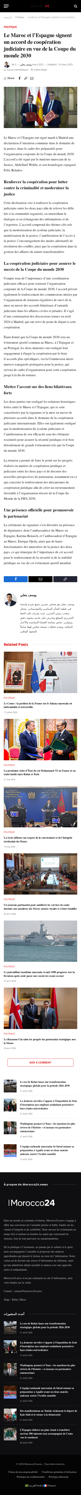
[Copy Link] (25, 78)
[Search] (75, 6)
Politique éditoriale (59, 1476)
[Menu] (6, 6)
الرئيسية (8, 17)
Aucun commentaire (17, 69)
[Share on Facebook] (19, 78)
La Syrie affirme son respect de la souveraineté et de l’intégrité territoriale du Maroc (38, 839)
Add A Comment (40, 1062)
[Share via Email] (31, 78)
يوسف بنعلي (26, 64)
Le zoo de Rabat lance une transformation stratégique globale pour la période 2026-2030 (45, 1084)
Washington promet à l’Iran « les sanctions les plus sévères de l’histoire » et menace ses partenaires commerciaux (47, 1127)
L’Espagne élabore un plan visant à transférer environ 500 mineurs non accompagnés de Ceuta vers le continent (46, 1433)
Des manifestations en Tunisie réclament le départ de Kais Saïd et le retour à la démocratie (48, 1412)
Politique (19, 17)
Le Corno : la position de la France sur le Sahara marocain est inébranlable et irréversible (38, 705)
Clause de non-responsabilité (23, 1472)
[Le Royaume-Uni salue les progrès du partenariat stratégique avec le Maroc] (40, 1008)
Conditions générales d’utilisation (59, 1472)
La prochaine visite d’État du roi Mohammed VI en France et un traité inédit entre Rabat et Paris (40, 772)
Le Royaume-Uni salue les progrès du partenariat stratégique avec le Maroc (40, 1041)
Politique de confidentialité (31, 1476)
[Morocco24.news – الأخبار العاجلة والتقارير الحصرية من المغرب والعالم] (40, 6)
